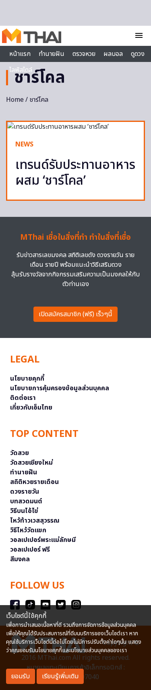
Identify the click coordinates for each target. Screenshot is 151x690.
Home (15, 100)
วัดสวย (19, 453)
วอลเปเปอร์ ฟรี (30, 549)
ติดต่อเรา (23, 398)
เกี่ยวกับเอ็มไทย (31, 407)
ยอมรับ (20, 676)
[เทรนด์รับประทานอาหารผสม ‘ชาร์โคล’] (75, 127)
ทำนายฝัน (51, 54)
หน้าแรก (20, 54)
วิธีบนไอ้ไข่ (24, 511)
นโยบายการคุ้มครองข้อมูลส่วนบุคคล (59, 388)
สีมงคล (20, 559)
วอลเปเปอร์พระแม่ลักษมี (43, 540)
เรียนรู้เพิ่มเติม (60, 676)
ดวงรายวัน (24, 491)
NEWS (24, 144)
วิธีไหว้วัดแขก (28, 530)
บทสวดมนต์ (26, 501)
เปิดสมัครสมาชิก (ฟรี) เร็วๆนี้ (75, 314)
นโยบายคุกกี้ (27, 378)
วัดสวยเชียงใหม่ (31, 463)
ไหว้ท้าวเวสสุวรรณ (35, 520)
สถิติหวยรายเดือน (34, 482)
